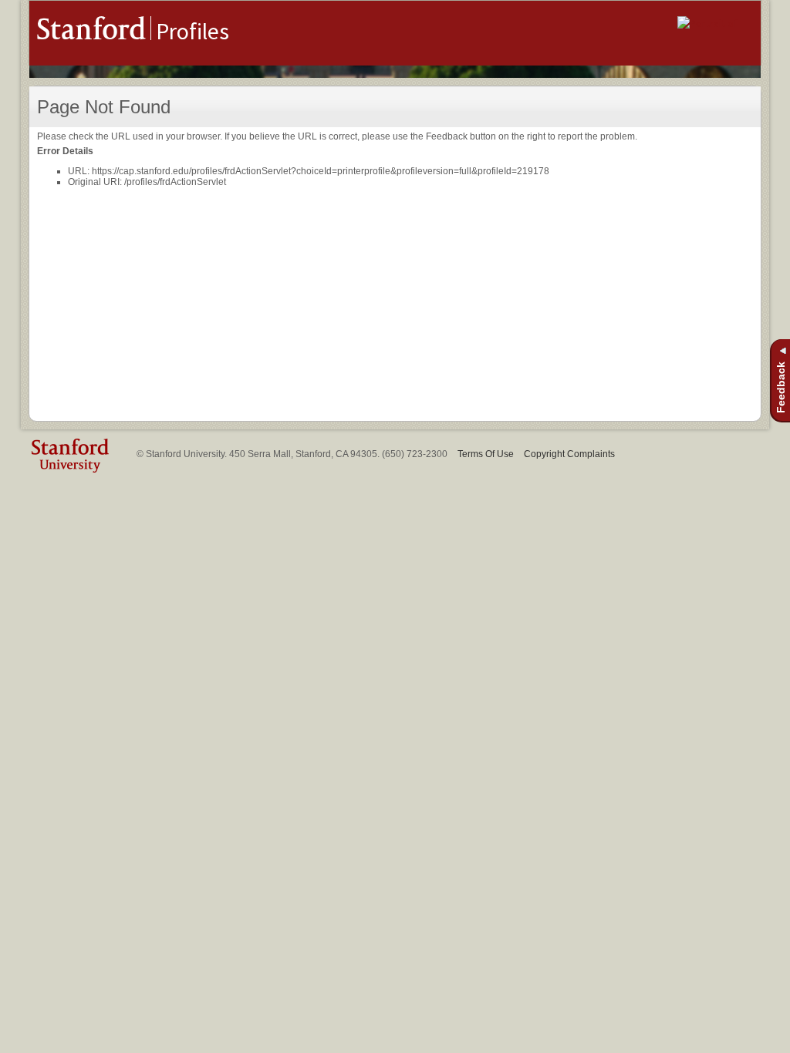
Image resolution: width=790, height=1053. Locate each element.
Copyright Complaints (569, 454)
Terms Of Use (485, 454)
